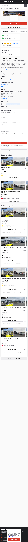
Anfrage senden (15, 177)
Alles (10, 54)
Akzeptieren (14, 539)
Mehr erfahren (12, 536)
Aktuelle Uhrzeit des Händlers (12, 104)
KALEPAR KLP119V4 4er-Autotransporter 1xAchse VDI (14, 248)
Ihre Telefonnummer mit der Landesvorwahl (11, 122)
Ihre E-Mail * (3, 117)
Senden (14, 143)
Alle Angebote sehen (14, 358)
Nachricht (5, 131)
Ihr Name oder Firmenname (8, 112)
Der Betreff (5, 127)
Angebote (13, 31)
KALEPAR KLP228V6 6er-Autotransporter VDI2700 (10, 168)
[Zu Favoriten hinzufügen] (25, 229)
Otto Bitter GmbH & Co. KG (6, 226)
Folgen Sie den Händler (14, 27)
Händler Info (5, 31)
